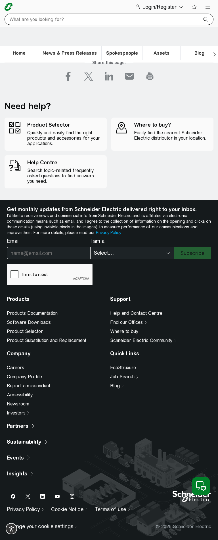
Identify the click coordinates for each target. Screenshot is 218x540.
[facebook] (68, 76)
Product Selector (25, 331)
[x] (88, 76)
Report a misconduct (28, 385)
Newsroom (18, 404)
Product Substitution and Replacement (46, 340)
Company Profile (24, 376)
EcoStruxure (123, 367)
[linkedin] (109, 76)
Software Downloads (29, 322)
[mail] (129, 76)
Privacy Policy (108, 232)
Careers (15, 367)
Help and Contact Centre (136, 313)
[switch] (11, 529)
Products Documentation (32, 313)
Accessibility (20, 394)
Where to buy (124, 331)
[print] (149, 76)
